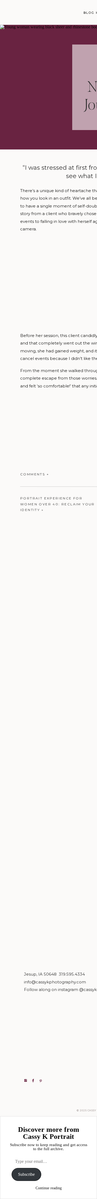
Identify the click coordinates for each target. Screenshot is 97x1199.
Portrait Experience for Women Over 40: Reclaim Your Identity (57, 504)
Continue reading (49, 1188)
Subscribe (26, 1174)
